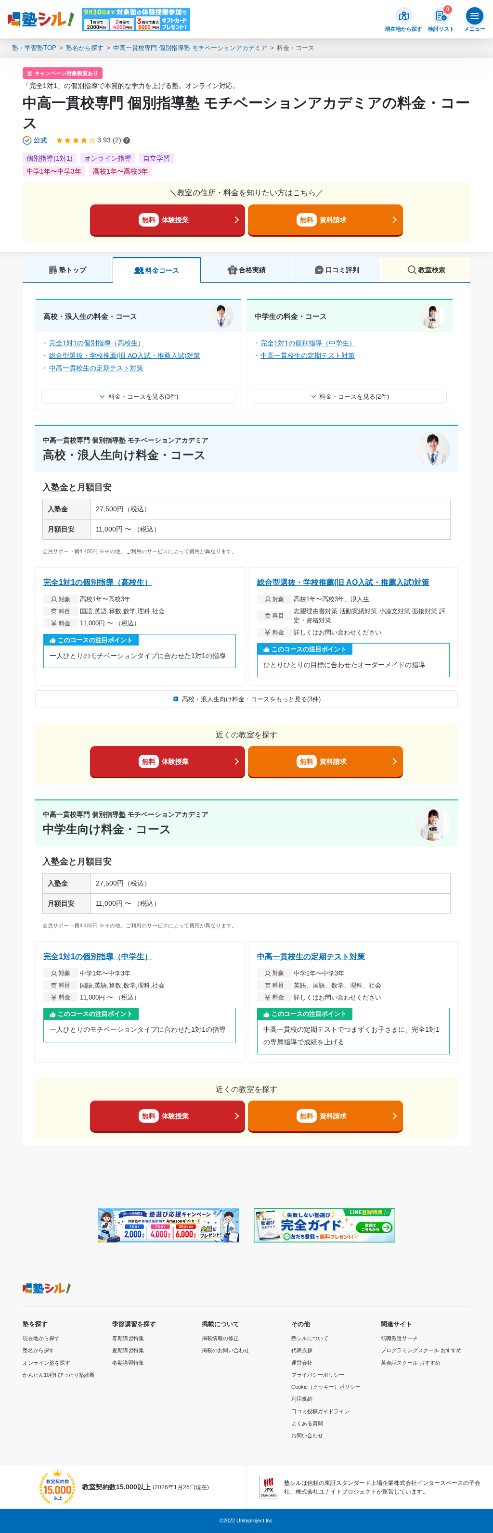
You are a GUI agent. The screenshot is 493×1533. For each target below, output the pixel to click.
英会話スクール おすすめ (411, 1363)
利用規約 (301, 1399)
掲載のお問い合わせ (225, 1350)
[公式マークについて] (35, 140)
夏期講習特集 (128, 1350)
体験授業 (165, 220)
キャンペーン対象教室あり (66, 73)
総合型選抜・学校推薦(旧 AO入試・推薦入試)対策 (124, 355)
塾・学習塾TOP (34, 47)
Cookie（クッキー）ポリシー (326, 1387)
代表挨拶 (301, 1350)
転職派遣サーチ (399, 1338)
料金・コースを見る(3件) (143, 396)
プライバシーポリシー (317, 1375)
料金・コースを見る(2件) (354, 396)
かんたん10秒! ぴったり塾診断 (59, 1375)
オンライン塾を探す (46, 1363)
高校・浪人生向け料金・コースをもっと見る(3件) (251, 699)
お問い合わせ (307, 1435)
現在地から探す (41, 1338)
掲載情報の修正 (220, 1338)
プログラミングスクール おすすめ (421, 1350)
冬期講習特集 (128, 1363)
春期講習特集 (128, 1338)
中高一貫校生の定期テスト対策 (96, 368)
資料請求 (323, 220)
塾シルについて (309, 1338)
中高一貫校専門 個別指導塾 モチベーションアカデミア (190, 47)
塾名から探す (85, 47)
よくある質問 (307, 1423)
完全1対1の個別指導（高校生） (96, 343)
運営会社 (301, 1363)
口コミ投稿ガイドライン (320, 1411)
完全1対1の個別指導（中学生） (308, 343)
